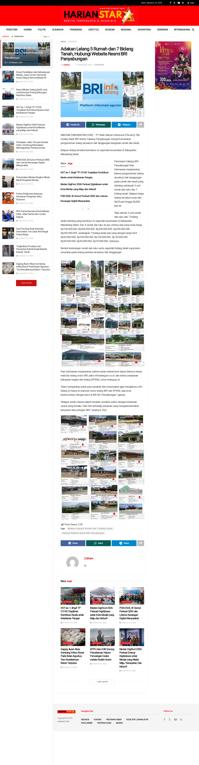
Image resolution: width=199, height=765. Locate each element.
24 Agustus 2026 (69, 623)
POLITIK (42, 29)
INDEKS (119, 723)
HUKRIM (28, 29)
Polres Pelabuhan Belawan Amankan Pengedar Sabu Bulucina (29, 196)
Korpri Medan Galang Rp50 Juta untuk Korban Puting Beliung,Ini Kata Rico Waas (31, 92)
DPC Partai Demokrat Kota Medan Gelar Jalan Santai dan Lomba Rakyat (32, 214)
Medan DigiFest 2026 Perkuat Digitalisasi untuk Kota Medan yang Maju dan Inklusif (30, 127)
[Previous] (82, 209)
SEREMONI (162, 29)
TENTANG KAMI (104, 723)
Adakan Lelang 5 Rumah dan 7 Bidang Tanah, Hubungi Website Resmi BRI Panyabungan (26, 52)
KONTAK (98, 719)
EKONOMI (110, 29)
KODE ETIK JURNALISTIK (137, 719)
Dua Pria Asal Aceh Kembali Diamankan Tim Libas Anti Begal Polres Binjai (32, 232)
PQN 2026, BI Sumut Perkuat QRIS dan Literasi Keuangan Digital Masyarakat (33, 163)
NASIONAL (126, 29)
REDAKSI (85, 719)
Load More (26, 283)
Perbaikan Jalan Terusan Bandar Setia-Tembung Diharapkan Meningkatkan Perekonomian (32, 145)
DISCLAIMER (87, 723)
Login (191, 3)
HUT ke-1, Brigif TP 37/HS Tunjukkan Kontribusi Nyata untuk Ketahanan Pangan (32, 110)
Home (63, 41)
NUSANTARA (144, 29)
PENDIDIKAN (76, 29)
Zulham (66, 65)
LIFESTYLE (93, 29)
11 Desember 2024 (83, 65)
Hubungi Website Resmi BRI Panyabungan (83, 533)
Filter (46, 37)
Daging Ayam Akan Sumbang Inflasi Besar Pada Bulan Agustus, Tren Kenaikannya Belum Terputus (33, 267)
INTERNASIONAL (182, 29)
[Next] (88, 209)
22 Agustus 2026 (128, 671)
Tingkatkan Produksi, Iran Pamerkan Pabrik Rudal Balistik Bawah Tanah (31, 249)
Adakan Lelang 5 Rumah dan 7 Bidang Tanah (90, 529)
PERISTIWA (11, 29)
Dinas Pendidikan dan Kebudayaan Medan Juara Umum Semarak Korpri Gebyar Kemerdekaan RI (33, 75)
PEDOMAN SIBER (114, 719)
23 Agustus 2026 (98, 623)
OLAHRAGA (58, 29)
